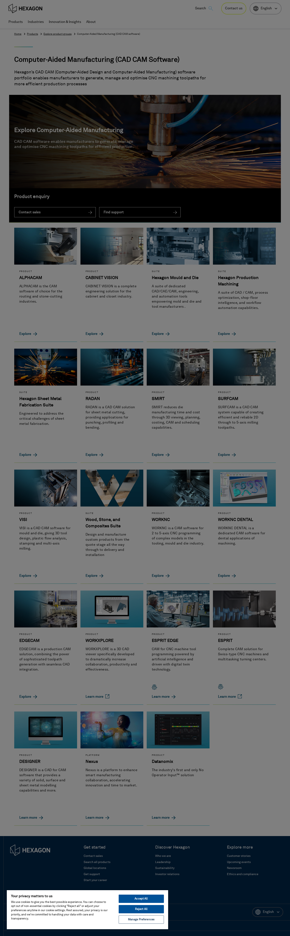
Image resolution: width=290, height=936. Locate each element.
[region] (87, 909)
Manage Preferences (141, 919)
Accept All (141, 898)
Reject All (141, 909)
